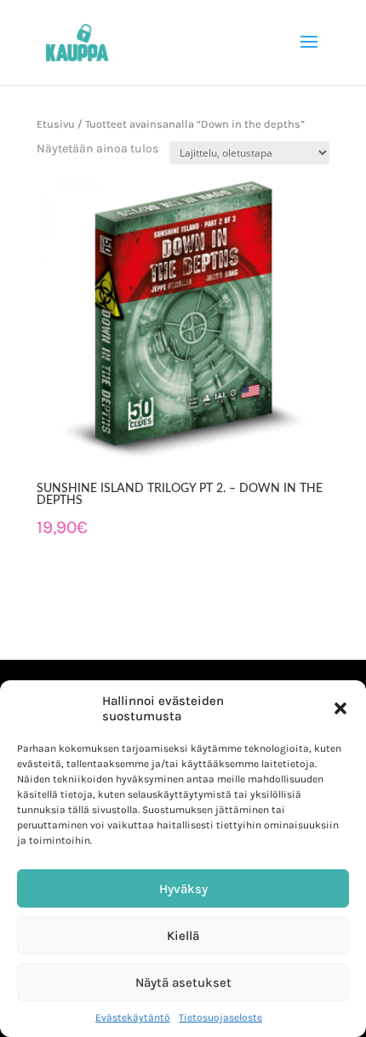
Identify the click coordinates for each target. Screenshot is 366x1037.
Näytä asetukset (183, 982)
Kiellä (183, 935)
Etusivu (56, 123)
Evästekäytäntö (132, 1017)
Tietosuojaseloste (220, 1017)
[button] (340, 708)
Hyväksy (183, 889)
